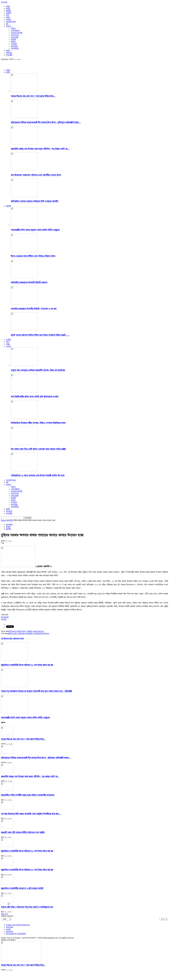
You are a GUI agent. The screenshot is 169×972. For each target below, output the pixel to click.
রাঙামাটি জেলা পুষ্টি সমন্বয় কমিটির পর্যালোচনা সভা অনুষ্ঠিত (23, 832)
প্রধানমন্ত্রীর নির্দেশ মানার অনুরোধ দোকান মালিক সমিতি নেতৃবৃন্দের (35, 229)
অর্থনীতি (8, 13)
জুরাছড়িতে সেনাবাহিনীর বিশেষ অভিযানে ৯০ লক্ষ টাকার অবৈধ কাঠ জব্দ (27, 665)
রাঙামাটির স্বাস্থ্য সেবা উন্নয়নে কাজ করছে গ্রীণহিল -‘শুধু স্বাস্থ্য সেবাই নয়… (40, 148)
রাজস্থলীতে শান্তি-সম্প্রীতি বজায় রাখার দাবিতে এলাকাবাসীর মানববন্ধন (27, 795)
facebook (9, 931)
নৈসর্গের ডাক (15, 35)
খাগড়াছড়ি (14, 44)
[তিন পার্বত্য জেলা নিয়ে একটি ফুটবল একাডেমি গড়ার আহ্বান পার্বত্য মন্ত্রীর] (24, 444)
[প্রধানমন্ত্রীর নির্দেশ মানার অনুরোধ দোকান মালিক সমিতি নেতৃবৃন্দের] (24, 225)
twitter (8, 929)
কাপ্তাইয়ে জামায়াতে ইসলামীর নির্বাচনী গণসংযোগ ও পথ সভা (34, 308)
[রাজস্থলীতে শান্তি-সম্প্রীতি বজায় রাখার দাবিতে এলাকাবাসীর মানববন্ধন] (7, 790)
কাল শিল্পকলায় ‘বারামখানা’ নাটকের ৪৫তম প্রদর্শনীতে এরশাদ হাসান (36, 175)
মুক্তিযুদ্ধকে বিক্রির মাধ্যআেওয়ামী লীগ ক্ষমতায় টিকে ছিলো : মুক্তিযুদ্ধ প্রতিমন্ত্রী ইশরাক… (46, 122)
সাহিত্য (13, 28)
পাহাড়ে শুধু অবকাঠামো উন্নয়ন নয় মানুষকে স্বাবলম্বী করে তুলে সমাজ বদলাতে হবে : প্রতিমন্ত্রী (36, 691)
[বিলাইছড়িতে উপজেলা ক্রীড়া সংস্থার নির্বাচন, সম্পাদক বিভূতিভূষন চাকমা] (24, 418)
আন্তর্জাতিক (15, 48)
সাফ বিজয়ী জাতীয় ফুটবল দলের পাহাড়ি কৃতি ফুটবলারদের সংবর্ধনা (34, 396)
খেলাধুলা (8, 19)
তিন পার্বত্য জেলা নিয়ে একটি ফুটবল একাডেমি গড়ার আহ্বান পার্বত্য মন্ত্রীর (38, 449)
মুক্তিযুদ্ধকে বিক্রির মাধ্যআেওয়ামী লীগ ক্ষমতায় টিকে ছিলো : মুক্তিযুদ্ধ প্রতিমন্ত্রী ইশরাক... (36, 757)
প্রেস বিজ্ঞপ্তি (15, 31)
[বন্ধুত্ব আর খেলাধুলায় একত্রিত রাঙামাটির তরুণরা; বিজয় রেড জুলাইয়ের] (24, 365)
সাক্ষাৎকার (9, 53)
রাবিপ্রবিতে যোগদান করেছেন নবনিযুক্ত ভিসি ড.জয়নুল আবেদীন (34, 201)
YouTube (9, 927)
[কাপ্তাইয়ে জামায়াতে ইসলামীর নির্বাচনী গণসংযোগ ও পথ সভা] (24, 304)
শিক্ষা (7, 15)
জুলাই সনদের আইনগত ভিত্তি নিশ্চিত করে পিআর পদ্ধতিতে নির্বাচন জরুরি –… (40, 335)
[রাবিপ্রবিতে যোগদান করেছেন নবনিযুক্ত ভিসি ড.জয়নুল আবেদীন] (24, 196)
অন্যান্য (8, 26)
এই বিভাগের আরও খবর (8, 638)
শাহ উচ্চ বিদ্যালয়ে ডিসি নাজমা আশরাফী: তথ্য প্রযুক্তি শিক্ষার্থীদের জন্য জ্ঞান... (31, 813)
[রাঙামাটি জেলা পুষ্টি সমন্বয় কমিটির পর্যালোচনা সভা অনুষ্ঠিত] (7, 827)
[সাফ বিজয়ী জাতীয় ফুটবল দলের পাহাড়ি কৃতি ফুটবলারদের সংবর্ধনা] (24, 392)
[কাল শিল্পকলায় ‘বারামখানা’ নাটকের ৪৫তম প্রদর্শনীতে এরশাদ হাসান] (24, 170)
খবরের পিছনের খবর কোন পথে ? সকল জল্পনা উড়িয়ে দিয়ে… (33, 96)
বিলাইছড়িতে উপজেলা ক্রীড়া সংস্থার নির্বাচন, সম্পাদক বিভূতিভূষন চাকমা (38, 422)
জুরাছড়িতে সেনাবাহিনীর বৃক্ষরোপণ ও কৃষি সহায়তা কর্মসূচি (22, 888)
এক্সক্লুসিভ (14, 46)
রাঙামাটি (13, 39)
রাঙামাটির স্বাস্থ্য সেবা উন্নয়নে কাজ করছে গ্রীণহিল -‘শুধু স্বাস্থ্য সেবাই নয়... (30, 776)
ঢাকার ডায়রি (14, 37)
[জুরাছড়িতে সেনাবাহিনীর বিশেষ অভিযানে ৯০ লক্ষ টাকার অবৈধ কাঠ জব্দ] (14, 660)
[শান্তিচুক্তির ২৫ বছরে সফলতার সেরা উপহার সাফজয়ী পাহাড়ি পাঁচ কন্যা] (24, 470)
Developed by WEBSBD (16, 934)
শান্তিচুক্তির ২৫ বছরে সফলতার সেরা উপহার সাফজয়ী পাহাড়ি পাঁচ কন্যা (37, 475)
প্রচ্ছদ (8, 6)
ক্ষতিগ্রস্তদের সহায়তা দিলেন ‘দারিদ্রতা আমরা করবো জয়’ (26, 631)
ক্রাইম (8, 51)
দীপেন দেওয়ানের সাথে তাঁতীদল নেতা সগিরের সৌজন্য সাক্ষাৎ (33, 256)
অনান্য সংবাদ (19, 638)
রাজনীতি (8, 11)
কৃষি (7, 24)
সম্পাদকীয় (9, 55)
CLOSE (4, 2)
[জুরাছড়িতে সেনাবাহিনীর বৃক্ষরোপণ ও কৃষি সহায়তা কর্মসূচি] (7, 884)
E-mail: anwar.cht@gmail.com (18, 925)
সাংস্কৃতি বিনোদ (11, 22)
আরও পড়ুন (4, 914)
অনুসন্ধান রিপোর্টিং (16, 33)
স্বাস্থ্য (8, 17)
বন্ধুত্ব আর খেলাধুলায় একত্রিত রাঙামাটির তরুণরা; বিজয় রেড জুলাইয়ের (38, 370)
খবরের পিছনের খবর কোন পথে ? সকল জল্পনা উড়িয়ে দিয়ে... (23, 739)
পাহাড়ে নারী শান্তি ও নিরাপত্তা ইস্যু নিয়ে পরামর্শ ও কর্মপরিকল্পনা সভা (27, 907)
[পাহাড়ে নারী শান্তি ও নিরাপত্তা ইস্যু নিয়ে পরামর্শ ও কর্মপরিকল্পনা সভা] (7, 902)
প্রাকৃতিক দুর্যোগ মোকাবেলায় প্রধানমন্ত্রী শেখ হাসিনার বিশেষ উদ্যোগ (28, 634)
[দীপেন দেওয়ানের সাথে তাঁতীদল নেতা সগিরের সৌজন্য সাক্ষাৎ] (24, 251)
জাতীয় (8, 8)
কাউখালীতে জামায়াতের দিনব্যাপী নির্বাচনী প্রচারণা (29, 282)
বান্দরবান (13, 42)
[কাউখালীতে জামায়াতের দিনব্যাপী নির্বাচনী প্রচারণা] (24, 278)
